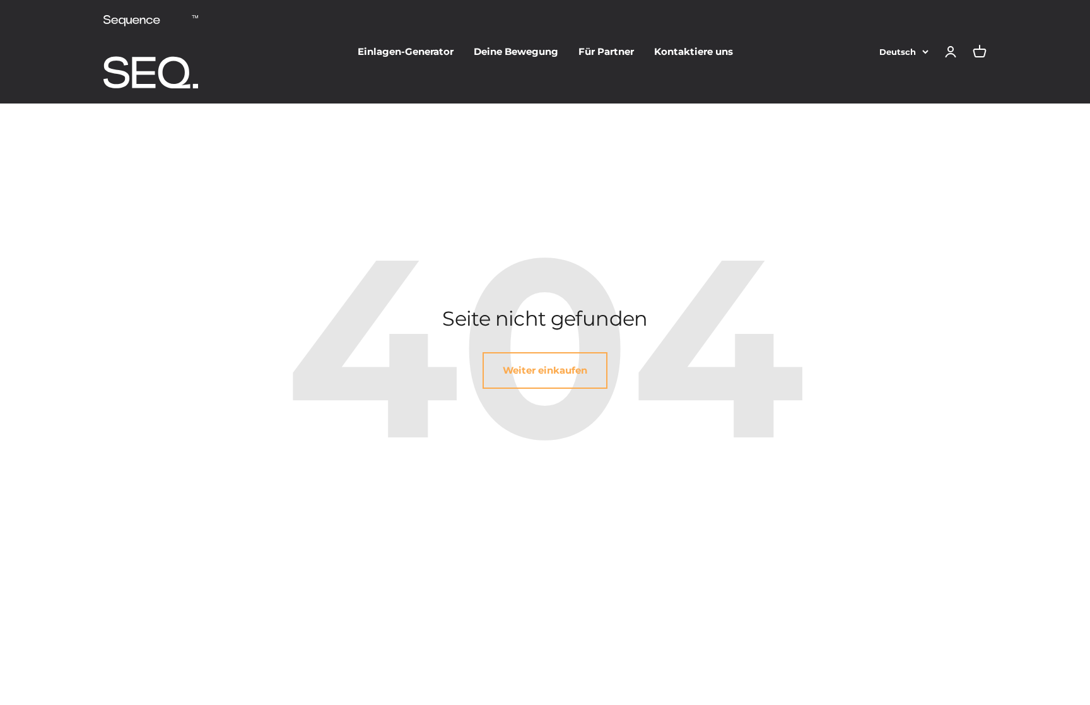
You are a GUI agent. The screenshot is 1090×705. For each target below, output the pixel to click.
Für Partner (606, 51)
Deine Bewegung (516, 51)
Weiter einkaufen (545, 370)
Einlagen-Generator (406, 51)
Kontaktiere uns (693, 51)
